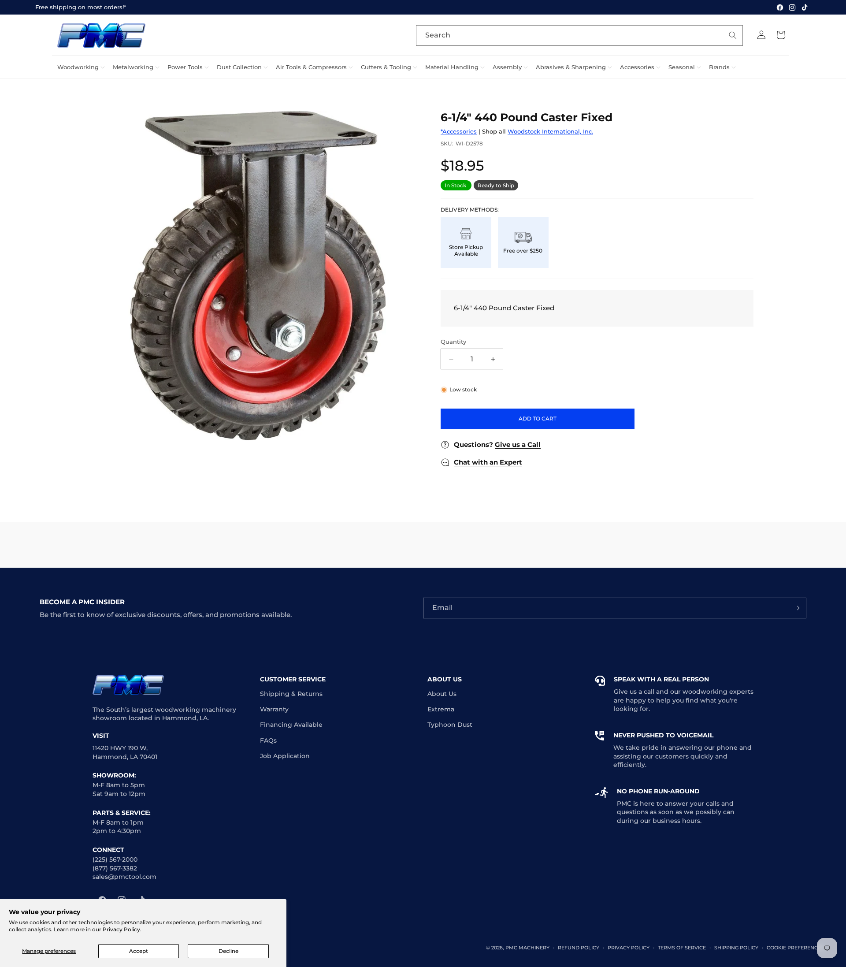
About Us (441, 694)
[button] (80, 67)
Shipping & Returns (291, 694)
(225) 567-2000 (115, 859)
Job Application (285, 756)
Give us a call (634, 691)
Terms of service (682, 948)
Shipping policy (736, 948)
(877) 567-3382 (115, 868)
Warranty (274, 709)
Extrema (440, 709)
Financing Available (291, 725)
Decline (228, 951)
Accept (138, 951)
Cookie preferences (795, 948)
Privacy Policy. (122, 929)
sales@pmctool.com (124, 877)
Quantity (453, 341)
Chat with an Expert (488, 462)
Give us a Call (518, 444)
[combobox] (579, 35)
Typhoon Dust (449, 725)
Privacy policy (628, 948)
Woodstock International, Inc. (550, 131)
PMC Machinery (527, 948)
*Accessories (459, 131)
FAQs (268, 740)
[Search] (732, 35)
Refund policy (578, 948)
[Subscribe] (796, 608)
